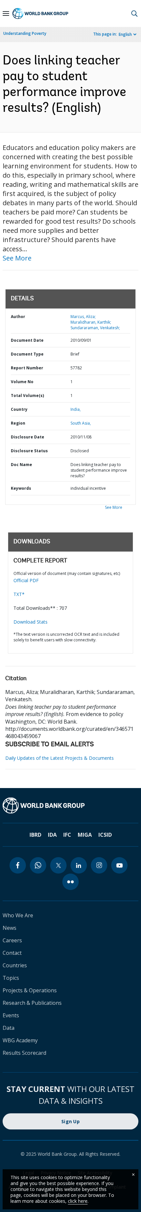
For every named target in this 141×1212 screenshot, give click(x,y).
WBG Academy (20, 1040)
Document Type (27, 354)
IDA (52, 834)
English (125, 34)
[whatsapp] (38, 865)
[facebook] (18, 865)
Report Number (27, 368)
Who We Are (18, 915)
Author (18, 316)
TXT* (19, 594)
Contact (12, 952)
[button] (134, 13)
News (9, 927)
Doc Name (21, 464)
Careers (12, 940)
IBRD (35, 834)
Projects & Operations (30, 990)
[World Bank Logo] (40, 13)
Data (8, 1027)
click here (78, 1201)
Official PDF (26, 580)
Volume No (22, 381)
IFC (67, 834)
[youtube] (119, 865)
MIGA (85, 834)
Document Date (27, 340)
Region (18, 423)
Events (11, 1015)
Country (19, 409)
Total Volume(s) (27, 395)
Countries (15, 965)
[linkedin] (78, 865)
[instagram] (99, 865)
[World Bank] (70, 805)
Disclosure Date (27, 437)
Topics (11, 977)
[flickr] (70, 882)
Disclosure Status (29, 451)
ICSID (105, 834)
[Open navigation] (6, 13)
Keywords (21, 488)
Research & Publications (32, 1002)
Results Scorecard (24, 1052)
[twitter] (58, 865)
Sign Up (70, 1121)
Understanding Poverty (24, 33)
